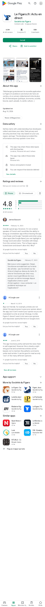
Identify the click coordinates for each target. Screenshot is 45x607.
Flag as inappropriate (14, 449)
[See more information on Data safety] (41, 124)
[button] (25, 32)
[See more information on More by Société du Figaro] (41, 382)
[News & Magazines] (12, 118)
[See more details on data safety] (11, 174)
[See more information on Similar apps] (41, 416)
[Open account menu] (41, 3)
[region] (22, 30)
